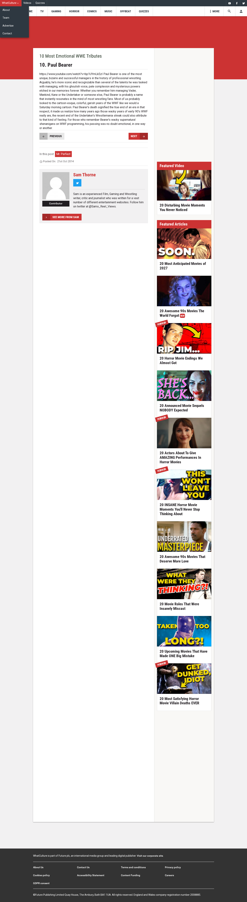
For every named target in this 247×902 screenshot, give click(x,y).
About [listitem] (6, 10)
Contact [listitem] (7, 33)
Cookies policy (41, 875)
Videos (27, 3)
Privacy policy (173, 867)
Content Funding (130, 875)
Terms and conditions (133, 867)
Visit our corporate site (150, 855)
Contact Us (83, 867)
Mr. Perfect (63, 154)
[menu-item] (29, 11)
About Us (38, 867)
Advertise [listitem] (8, 25)
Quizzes (40, 3)
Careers (169, 875)
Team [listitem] (6, 17)
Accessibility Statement (90, 875)
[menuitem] (11, 3)
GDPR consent (41, 883)
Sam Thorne (84, 174)
